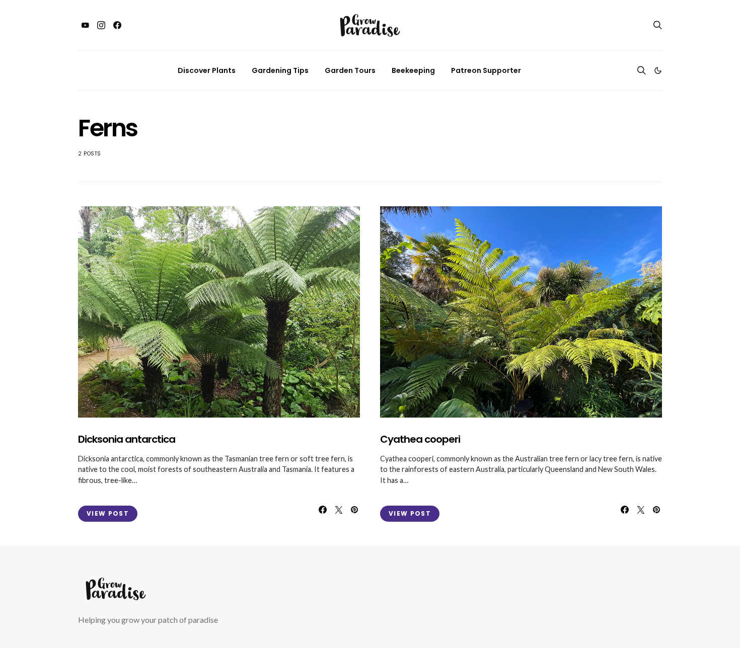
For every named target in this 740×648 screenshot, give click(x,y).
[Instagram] (101, 25)
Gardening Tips (280, 70)
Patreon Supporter (486, 70)
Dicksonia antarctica (126, 439)
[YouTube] (85, 25)
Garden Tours (350, 70)
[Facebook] (117, 25)
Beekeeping (413, 70)
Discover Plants (207, 70)
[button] (658, 70)
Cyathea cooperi (420, 439)
